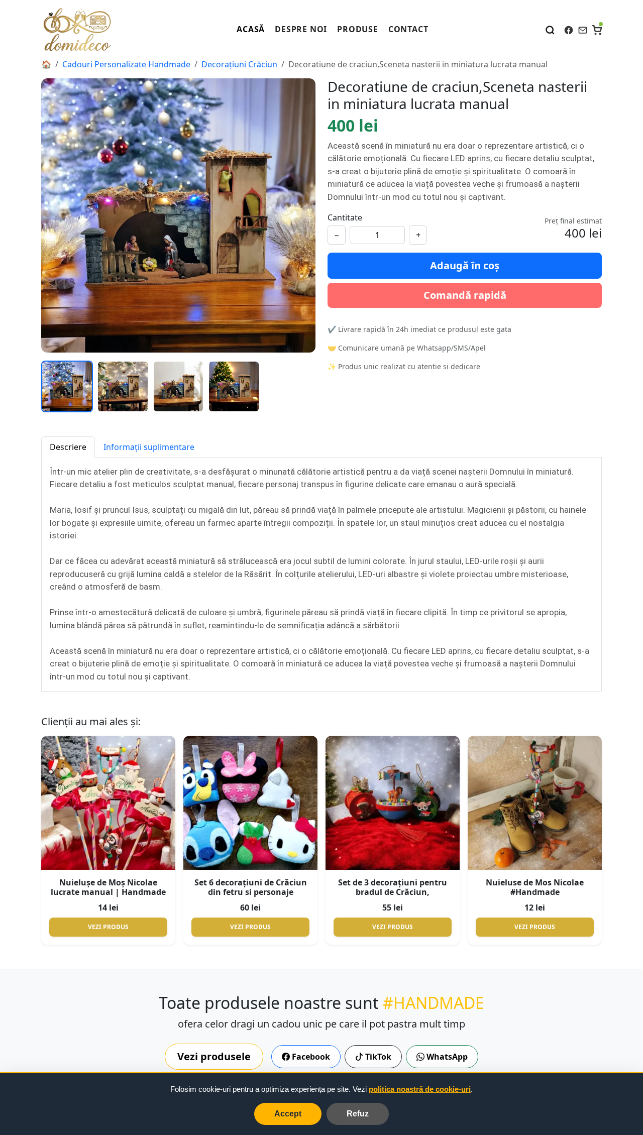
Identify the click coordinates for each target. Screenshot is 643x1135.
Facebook (310, 1056)
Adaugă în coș (464, 265)
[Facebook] (569, 29)
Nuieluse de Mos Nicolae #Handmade (535, 887)
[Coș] (597, 29)
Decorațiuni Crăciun (239, 64)
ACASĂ (251, 29)
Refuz (358, 1113)
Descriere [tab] (68, 446)
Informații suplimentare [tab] (148, 446)
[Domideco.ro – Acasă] (77, 29)
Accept (287, 1113)
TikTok (377, 1056)
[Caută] (550, 29)
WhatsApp (446, 1056)
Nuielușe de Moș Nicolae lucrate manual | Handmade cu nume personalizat (108, 892)
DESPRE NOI (301, 29)
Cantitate (345, 217)
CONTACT (408, 29)
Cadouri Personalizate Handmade (126, 64)
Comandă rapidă (464, 295)
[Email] (583, 29)
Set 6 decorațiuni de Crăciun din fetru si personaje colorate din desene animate (250, 892)
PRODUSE (357, 29)
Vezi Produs (108, 927)
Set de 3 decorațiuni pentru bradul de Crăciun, (392, 887)
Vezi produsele (214, 1056)
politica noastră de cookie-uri (420, 1089)
